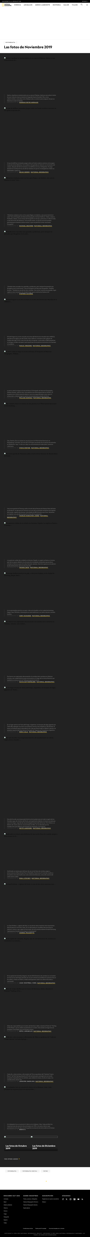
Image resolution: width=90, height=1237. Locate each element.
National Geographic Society (30, 1205)
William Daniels (25, 397)
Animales (6, 1199)
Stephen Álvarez (26, 293)
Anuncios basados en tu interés (56, 1228)
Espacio (5, 1220)
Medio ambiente (8, 1205)
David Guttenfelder (27, 681)
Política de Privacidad (40, 1228)
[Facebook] (63, 1199)
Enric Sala (23, 731)
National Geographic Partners (30, 1202)
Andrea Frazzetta (26, 932)
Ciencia (5, 1211)
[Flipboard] (74, 1199)
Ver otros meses (11, 1159)
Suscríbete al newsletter (11, 1)
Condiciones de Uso (28, 1228)
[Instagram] (70, 1199)
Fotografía (10, 42)
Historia (6, 1208)
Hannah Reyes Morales (28, 102)
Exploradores (26, 1208)
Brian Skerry (24, 172)
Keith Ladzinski (25, 828)
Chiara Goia (24, 567)
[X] (66, 1199)
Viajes (5, 1214)
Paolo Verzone (25, 345)
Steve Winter (24, 447)
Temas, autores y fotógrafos (30, 1199)
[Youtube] (78, 1199)
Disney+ (85, 1)
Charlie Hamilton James (29, 515)
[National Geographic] (3, 5)
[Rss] (82, 1199)
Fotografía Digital (30, 1171)
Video (5, 1222)
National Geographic (40, 172)
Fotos (45, 1171)
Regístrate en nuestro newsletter (50, 1199)
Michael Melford (26, 225)
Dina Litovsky (25, 878)
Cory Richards (25, 615)
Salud (5, 1202)
